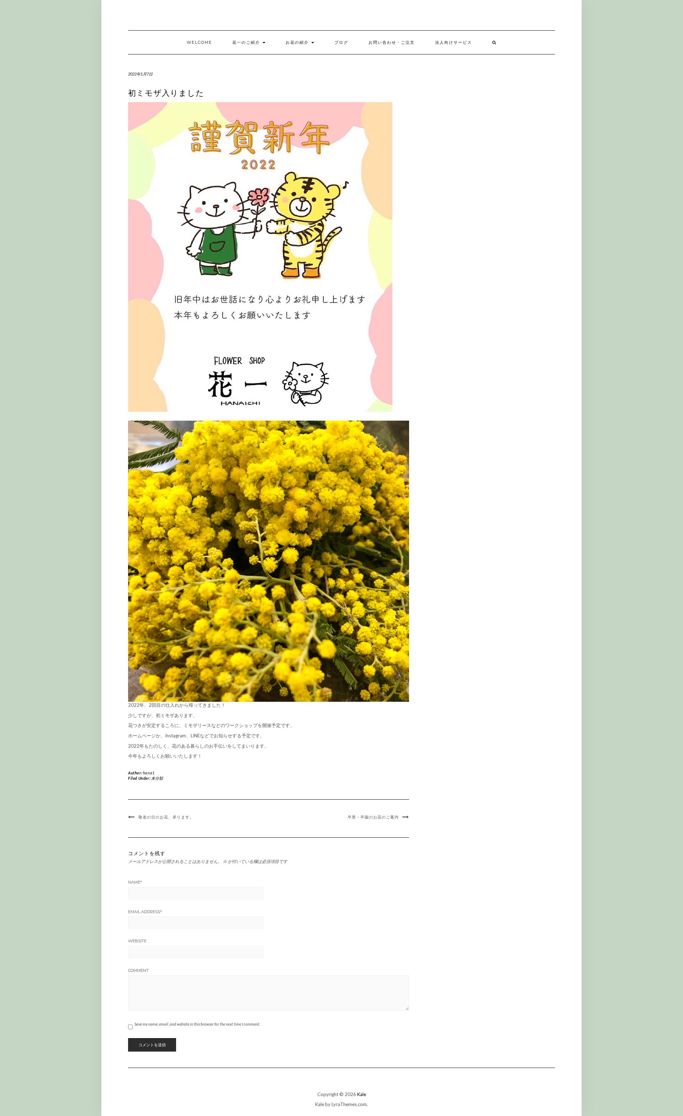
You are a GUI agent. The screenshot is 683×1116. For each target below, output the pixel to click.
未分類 (157, 778)
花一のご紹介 (247, 42)
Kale (361, 1094)
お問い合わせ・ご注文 (392, 42)
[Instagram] (559, 17)
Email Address (145, 911)
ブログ (341, 42)
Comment (138, 970)
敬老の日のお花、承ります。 (166, 817)
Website (137, 940)
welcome (199, 42)
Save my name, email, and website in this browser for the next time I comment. (197, 1024)
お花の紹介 (298, 42)
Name (135, 882)
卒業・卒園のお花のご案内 (373, 817)
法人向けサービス (453, 42)
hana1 (149, 772)
